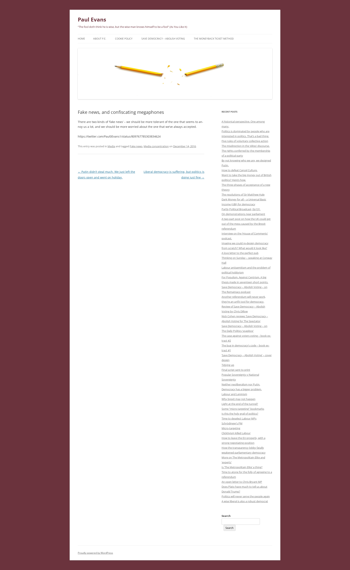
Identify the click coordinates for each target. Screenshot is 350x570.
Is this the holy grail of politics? (240, 413)
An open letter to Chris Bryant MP (242, 482)
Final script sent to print (236, 370)
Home (81, 38)
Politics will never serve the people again (246, 496)
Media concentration (156, 146)
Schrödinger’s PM (232, 423)
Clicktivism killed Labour (236, 433)
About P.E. (99, 38)
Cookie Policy (123, 38)
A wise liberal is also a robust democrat (245, 501)
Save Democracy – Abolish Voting (163, 38)
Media (111, 146)
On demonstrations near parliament (243, 214)
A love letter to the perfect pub (240, 253)
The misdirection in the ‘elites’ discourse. (246, 146)
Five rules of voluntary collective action (245, 141)
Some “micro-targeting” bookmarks (243, 409)
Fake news (136, 146)
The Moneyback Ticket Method (214, 38)
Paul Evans (92, 19)
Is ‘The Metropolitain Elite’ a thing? (242, 467)
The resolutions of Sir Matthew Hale (243, 194)
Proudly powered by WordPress (95, 553)
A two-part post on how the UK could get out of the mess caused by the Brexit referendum (246, 223)
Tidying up (228, 365)
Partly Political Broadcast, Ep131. (241, 209)
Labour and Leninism (234, 394)
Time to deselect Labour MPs (239, 418)
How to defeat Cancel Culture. (239, 170)
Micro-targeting (231, 428)
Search (226, 516)
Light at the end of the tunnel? (240, 404)
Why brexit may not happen (238, 399)
